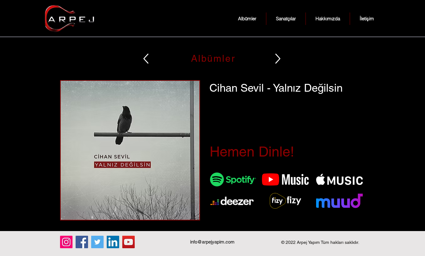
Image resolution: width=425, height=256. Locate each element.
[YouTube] (128, 242)
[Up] (146, 58)
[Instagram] (66, 242)
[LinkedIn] (113, 242)
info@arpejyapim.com (212, 241)
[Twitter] (97, 242)
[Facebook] (82, 242)
